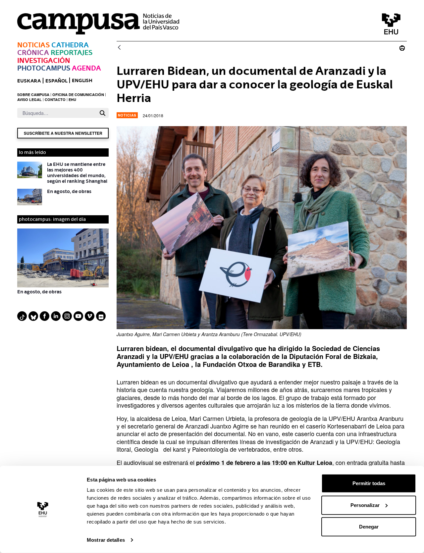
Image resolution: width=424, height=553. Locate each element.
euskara (29, 80)
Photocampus (43, 68)
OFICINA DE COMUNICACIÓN (78, 94)
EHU (72, 99)
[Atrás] (119, 48)
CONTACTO (55, 99)
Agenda (86, 68)
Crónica (33, 52)
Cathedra (70, 45)
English (82, 80)
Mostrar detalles (106, 540)
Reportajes (71, 52)
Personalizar (365, 505)
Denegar (369, 526)
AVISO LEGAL (29, 99)
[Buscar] (102, 113)
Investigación (43, 60)
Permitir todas (368, 483)
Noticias (33, 45)
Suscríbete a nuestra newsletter (63, 133)
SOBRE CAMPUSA (33, 94)
